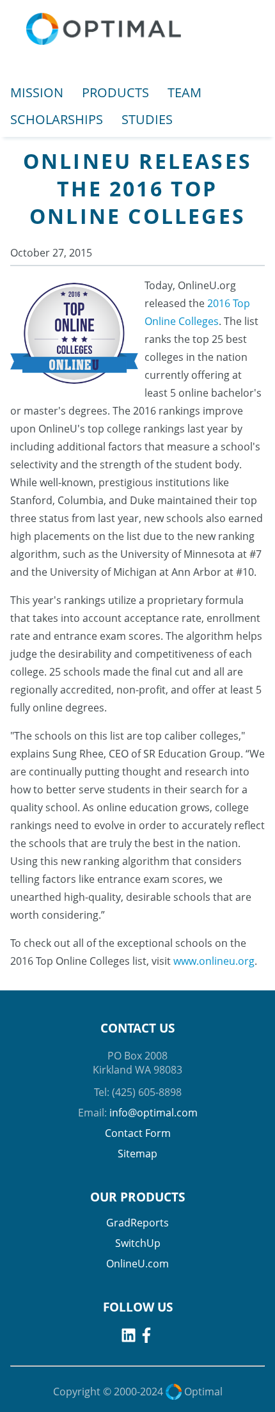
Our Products (137, 1197)
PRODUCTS (115, 92)
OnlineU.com (137, 1264)
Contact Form (138, 1133)
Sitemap (137, 1153)
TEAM (184, 92)
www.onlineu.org (214, 961)
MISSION (36, 92)
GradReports (137, 1223)
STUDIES (147, 119)
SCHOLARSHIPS (56, 119)
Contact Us (137, 1028)
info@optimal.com (153, 1113)
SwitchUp (138, 1243)
